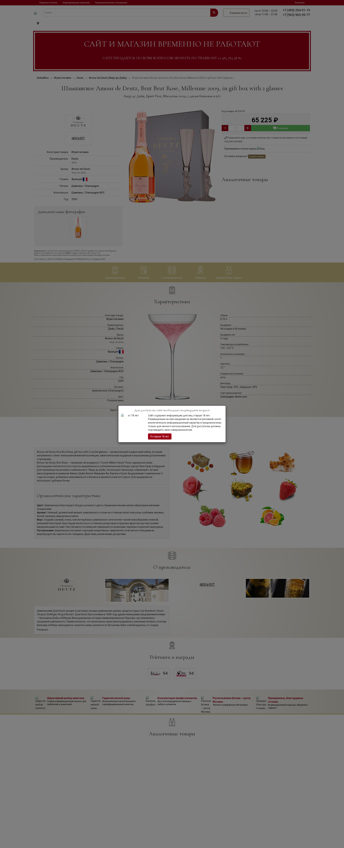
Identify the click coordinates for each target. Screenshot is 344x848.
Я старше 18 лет (159, 436)
